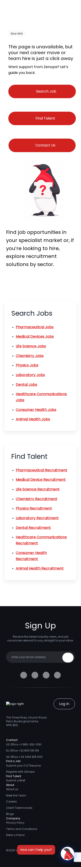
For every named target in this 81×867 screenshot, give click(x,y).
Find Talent (45, 118)
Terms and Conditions (21, 829)
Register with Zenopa (20, 772)
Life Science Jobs (31, 346)
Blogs (10, 814)
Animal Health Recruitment (40, 568)
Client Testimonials (19, 808)
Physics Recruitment (34, 508)
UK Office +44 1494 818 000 (24, 757)
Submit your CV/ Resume (23, 765)
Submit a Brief (15, 780)
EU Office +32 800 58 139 (22, 750)
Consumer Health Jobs (36, 409)
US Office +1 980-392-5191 (23, 744)
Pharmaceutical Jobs (35, 327)
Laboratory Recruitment (37, 518)
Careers (11, 801)
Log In (64, 703)
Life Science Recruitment (38, 489)
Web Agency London (30, 850)
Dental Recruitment (33, 527)
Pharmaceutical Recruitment (41, 470)
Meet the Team (16, 795)
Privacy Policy (15, 823)
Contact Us (45, 145)
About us (12, 789)
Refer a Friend (15, 835)
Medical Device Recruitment (41, 479)
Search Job (46, 91)
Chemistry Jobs (30, 355)
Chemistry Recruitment (36, 498)
